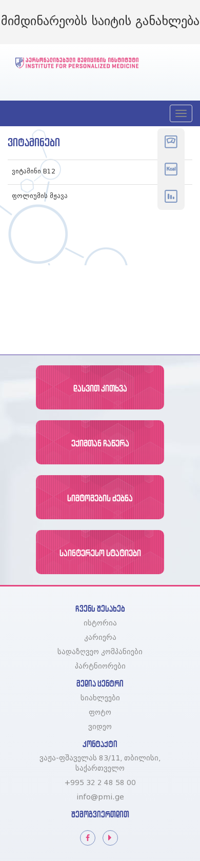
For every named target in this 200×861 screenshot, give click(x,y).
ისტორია (100, 623)
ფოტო (100, 712)
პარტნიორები (100, 666)
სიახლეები (100, 698)
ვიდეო (100, 727)
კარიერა (100, 637)
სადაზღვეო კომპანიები (100, 652)
